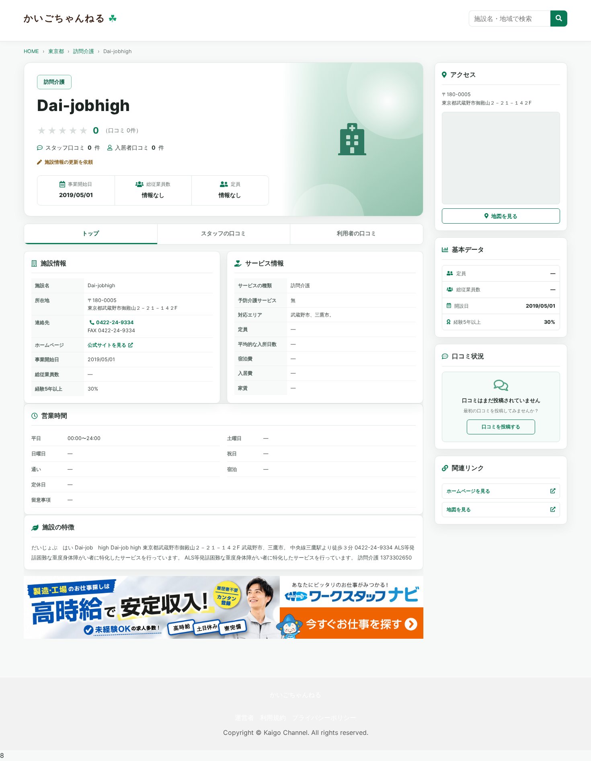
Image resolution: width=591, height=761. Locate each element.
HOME (31, 51)
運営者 (244, 718)
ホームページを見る (468, 491)
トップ (90, 233)
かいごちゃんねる (295, 695)
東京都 (56, 51)
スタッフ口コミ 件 (72, 147)
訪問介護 (83, 51)
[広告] (223, 607)
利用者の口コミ (356, 233)
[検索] (558, 18)
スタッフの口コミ (223, 233)
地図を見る (504, 216)
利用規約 (273, 718)
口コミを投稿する (501, 427)
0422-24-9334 (114, 322)
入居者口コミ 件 (139, 147)
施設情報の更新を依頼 (69, 162)
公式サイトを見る (107, 345)
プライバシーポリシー (324, 718)
